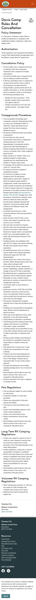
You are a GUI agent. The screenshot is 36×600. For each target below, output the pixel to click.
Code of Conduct (7, 555)
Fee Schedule (6, 560)
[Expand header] (33, 4)
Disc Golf (4, 551)
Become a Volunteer (8, 553)
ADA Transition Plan (8, 557)
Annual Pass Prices (8, 541)
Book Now (5, 527)
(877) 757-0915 (6, 512)
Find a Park (5, 539)
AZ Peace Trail (6, 548)
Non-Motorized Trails (9, 544)
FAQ (2, 546)
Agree (5, 596)
